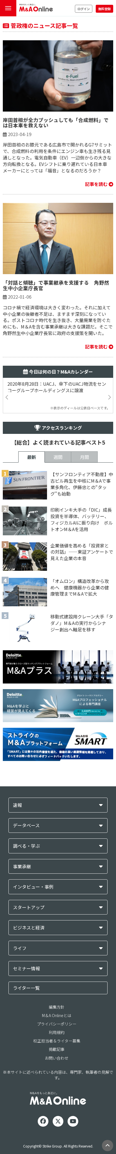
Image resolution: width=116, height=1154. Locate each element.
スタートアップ (28, 907)
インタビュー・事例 (33, 887)
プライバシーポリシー (56, 1024)
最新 (31, 457)
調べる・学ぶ (26, 846)
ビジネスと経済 (28, 927)
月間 (84, 457)
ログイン (83, 8)
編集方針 (56, 1007)
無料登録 (104, 8)
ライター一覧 (26, 987)
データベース (26, 825)
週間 (58, 457)
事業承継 (22, 866)
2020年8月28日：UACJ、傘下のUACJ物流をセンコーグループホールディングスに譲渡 (56, 387)
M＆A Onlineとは (56, 1015)
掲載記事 (56, 1049)
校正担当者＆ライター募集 (56, 1041)
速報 (17, 805)
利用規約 (56, 1032)
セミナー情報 (26, 968)
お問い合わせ (56, 1058)
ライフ (19, 948)
